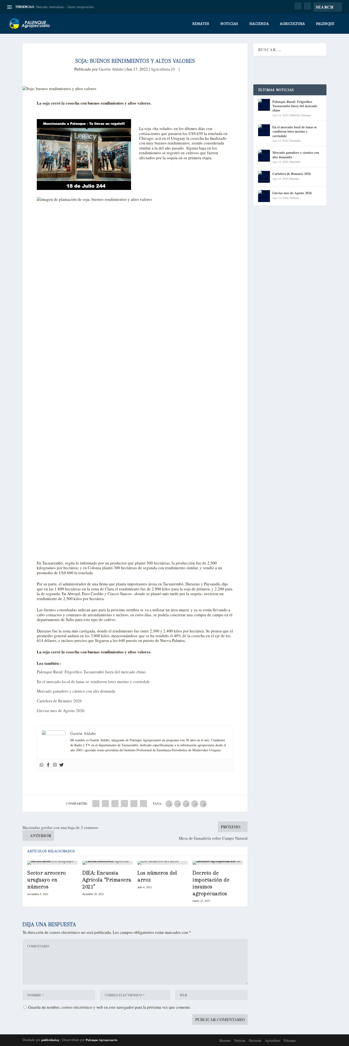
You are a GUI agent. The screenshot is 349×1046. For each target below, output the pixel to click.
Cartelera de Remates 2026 (59, 701)
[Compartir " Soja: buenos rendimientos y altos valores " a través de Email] (134, 803)
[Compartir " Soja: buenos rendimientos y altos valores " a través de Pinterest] (115, 803)
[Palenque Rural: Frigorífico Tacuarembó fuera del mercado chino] (264, 105)
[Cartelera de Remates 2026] (264, 177)
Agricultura (292, 24)
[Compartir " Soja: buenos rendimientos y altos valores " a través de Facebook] (96, 803)
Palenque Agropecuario (102, 1039)
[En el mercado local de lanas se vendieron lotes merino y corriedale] (264, 130)
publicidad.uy (50, 1039)
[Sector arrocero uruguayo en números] (52, 863)
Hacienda (259, 24)
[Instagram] (55, 765)
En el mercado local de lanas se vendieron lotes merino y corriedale (93, 681)
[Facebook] (48, 765)
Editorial (294, 115)
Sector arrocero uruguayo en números (46, 880)
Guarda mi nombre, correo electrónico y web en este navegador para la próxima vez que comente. (109, 1007)
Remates (200, 24)
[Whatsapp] (41, 765)
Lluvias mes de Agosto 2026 (61, 710)
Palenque (325, 24)
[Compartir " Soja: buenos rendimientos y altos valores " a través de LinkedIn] (124, 803)
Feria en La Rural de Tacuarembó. (59, 7)
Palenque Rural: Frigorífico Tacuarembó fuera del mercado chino (91, 672)
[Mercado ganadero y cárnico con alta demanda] (264, 156)
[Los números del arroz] (162, 863)
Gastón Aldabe (111, 69)
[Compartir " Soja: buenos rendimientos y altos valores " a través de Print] (143, 803)
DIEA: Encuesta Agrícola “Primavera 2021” (107, 880)
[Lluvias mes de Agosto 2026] (264, 196)
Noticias (229, 24)
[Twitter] (61, 765)
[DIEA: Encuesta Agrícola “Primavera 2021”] (107, 863)
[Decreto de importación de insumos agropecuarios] (218, 863)
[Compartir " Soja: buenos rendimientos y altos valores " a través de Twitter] (105, 803)
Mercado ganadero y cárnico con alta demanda (76, 691)
